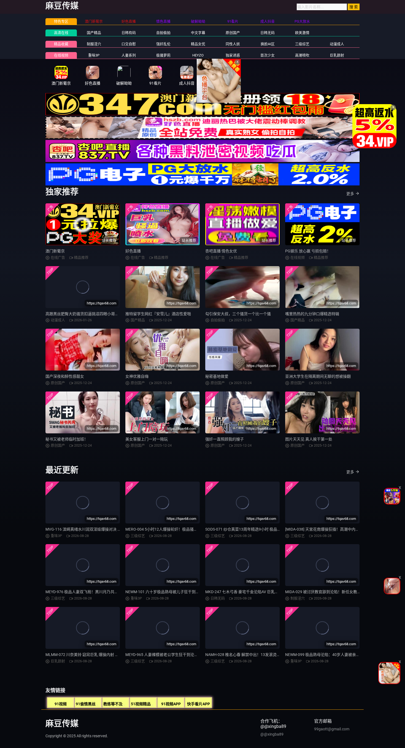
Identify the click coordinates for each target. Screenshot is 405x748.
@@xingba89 (272, 734)
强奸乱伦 (163, 44)
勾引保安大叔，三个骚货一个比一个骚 (238, 314)
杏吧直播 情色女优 (221, 251)
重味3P (93, 55)
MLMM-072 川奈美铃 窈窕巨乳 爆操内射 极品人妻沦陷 (91, 654)
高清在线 (61, 33)
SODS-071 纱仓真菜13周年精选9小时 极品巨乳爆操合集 (252, 529)
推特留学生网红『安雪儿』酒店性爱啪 (158, 314)
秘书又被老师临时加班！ (66, 439)
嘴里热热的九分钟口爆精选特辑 (312, 314)
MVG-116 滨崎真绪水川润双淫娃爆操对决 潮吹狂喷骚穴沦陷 (96, 529)
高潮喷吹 (302, 55)
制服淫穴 (94, 44)
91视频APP (171, 704)
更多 (350, 193)
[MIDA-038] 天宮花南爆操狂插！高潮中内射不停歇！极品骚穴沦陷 (341, 529)
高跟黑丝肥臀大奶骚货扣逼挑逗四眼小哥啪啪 (84, 314)
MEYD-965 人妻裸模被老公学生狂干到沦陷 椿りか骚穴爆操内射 (179, 654)
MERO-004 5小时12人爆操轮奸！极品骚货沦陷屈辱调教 (173, 529)
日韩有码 (128, 33)
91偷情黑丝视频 (89, 704)
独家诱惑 (233, 55)
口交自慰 (128, 44)
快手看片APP (198, 704)
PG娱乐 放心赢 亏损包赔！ (308, 251)
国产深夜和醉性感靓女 (64, 376)
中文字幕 (198, 33)
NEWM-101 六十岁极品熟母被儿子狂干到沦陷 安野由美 (172, 592)
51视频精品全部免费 (148, 704)
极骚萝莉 (163, 55)
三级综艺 (302, 44)
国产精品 (94, 33)
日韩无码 (267, 33)
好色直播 (133, 251)
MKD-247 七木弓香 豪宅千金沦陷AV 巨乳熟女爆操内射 (251, 592)
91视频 (61, 704)
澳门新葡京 (55, 251)
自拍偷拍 (163, 33)
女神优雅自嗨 (136, 376)
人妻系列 (128, 55)
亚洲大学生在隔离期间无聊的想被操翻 (318, 376)
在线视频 (61, 55)
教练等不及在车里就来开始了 (128, 704)
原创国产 (233, 33)
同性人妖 (233, 44)
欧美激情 (302, 33)
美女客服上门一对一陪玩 (146, 439)
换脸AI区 (268, 44)
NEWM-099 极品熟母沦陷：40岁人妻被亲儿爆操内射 (330, 654)
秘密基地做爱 (216, 376)
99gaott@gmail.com (331, 729)
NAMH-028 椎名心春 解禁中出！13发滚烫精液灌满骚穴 (252, 654)
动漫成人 (337, 44)
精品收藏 (61, 44)
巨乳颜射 (337, 55)
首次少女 (267, 55)
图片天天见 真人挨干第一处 (308, 439)
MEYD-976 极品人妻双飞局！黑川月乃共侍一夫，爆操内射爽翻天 (101, 592)
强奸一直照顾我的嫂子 (224, 439)
